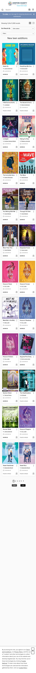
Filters (4, 33)
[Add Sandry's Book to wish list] (16, 401)
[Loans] (29, 10)
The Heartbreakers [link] (25, 393)
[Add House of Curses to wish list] (33, 292)
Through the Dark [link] (25, 211)
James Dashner (8, 431)
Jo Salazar (7, 105)
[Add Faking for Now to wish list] (33, 147)
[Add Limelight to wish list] (16, 147)
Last (23, 485)
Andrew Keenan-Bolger (10, 141)
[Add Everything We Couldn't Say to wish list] (33, 74)
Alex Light (6, 322)
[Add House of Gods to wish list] (16, 292)
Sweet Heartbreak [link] (8, 465)
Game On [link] (5, 66)
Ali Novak (23, 395)
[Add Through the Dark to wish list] (33, 220)
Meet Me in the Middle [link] (9, 320)
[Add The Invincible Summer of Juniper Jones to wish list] (16, 183)
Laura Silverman (8, 68)
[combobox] (14, 10)
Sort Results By (5, 28)
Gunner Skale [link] (7, 429)
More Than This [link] (7, 248)
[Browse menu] (33, 9)
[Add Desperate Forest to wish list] (33, 256)
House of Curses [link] (25, 284)
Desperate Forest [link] (25, 248)
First (14, 485)
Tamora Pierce (7, 395)
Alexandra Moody (8, 468)
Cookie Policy (23, 668)
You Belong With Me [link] (9, 211)
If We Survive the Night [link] (9, 102)
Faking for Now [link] (24, 139)
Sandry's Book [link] (7, 393)
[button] (30, 23)
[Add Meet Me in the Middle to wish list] (16, 329)
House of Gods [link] (7, 284)
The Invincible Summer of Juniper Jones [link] (9, 175)
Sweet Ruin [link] (23, 465)
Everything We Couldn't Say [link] (26, 66)
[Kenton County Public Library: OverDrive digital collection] (18, 4)
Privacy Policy (18, 652)
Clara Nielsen (7, 214)
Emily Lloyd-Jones (25, 359)
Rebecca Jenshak (25, 141)
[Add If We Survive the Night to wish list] (16, 111)
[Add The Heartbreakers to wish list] (33, 401)
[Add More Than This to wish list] (16, 256)
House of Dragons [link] (25, 429)
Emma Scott (24, 68)
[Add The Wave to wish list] (33, 183)
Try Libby (5, 14)
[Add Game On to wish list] (16, 74)
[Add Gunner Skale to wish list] (16, 437)
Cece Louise (24, 250)
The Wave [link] (23, 175)
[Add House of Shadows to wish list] (33, 329)
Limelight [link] (5, 139)
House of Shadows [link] (25, 320)
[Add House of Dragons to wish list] (33, 437)
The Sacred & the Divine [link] (26, 102)
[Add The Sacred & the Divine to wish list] (33, 111)
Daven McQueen (8, 177)
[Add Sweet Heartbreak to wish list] (16, 474)
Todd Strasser (24, 177)
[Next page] (23, 481)
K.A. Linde (6, 286)
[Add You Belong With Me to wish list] (16, 220)
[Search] (2, 9)
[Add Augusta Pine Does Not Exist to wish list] (33, 365)
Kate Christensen (25, 105)
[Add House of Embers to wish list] (16, 365)
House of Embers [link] (8, 357)
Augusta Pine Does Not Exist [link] (26, 357)
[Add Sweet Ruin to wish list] (33, 474)
